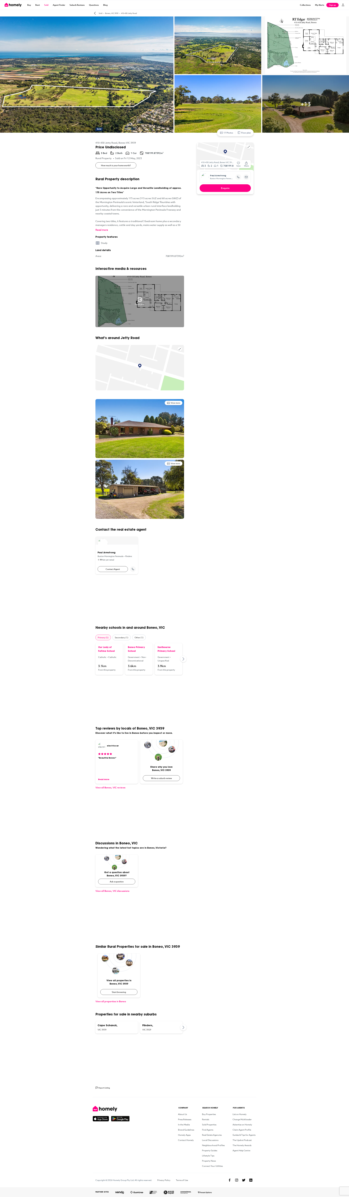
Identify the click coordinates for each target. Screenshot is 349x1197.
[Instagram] (236, 1180)
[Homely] (111, 1109)
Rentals (205, 1119)
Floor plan (246, 132)
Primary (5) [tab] (103, 637)
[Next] (183, 659)
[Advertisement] (139, 600)
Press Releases (184, 1119)
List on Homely (239, 1114)
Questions (94, 5)
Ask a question (117, 881)
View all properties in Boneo (110, 1001)
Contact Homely (186, 1140)
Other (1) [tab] (139, 637)
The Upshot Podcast (242, 1140)
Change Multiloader (242, 1119)
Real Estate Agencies (212, 1135)
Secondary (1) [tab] (121, 637)
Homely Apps (184, 1135)
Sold (46, 5)
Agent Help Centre (241, 1150)
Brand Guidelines (186, 1129)
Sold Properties (209, 1124)
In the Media (184, 1124)
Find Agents (207, 1129)
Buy (29, 5)
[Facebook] (229, 1180)
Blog (105, 5)
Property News (209, 1160)
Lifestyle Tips (208, 1155)
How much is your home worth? (116, 165)
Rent (37, 5)
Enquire (225, 188)
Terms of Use (182, 1180)
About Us (182, 1114)
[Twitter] (243, 1180)
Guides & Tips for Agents (244, 1135)
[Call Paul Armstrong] (133, 569)
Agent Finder (59, 5)
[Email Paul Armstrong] (246, 177)
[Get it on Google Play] (120, 1118)
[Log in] (343, 5)
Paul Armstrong (218, 176)
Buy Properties (209, 1114)
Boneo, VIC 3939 (111, 13)
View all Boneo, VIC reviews (110, 787)
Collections (305, 5)
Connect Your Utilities (212, 1166)
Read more (101, 229)
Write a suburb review (161, 778)
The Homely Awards (242, 1145)
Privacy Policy (163, 1180)
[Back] (95, 13)
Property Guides (209, 1150)
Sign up (332, 5)
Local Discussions (210, 1140)
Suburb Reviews (77, 5)
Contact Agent (113, 569)
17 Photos (228, 132)
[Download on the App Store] (102, 1118)
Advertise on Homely (242, 1124)
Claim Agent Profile (242, 1129)
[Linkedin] (251, 1180)
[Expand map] (179, 349)
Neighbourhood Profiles (213, 1145)
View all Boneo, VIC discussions (112, 890)
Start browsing (119, 992)
